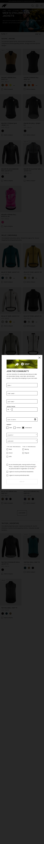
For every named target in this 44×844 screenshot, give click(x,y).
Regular (27, 453)
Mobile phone (11, 406)
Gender (9, 424)
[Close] (39, 358)
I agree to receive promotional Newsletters (21, 472)
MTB (10, 456)
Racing (27, 449)
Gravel (10, 453)
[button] (22, 435)
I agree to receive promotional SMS (19, 475)
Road (10, 449)
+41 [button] (8, 409)
